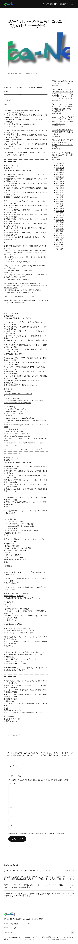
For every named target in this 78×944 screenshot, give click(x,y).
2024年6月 (60, 222)
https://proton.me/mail (18, 409)
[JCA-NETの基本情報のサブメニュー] (19, 923)
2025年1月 (59, 206)
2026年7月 (60, 165)
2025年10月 (60, 186)
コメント (11, 784)
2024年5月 (60, 224)
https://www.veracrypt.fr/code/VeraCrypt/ (19, 418)
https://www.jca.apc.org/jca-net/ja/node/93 (19, 633)
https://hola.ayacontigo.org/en (24, 296)
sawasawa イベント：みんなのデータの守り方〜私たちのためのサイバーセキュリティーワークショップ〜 (63, 120)
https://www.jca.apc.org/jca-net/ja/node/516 (20, 279)
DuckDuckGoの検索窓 (44, 937)
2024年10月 (60, 213)
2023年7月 (59, 247)
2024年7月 (60, 220)
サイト (10, 825)
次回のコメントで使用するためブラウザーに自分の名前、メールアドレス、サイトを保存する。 (38, 834)
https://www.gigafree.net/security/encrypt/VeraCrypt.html (25, 420)
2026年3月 (60, 174)
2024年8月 (60, 217)
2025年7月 (60, 192)
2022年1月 (59, 249)
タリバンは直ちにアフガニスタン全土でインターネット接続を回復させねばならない (21, 754)
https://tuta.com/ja (15, 411)
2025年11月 (60, 183)
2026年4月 (60, 172)
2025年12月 (60, 181)
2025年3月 (60, 201)
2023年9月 (60, 242)
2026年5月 (60, 170)
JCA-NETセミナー (30, 73)
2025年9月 (60, 188)
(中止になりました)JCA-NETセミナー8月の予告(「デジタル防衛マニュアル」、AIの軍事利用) (62, 143)
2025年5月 (60, 197)
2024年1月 (59, 233)
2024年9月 (60, 215)
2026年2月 (60, 177)
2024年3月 (60, 229)
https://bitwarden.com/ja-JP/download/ (18, 394)
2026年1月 (59, 179)
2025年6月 (60, 195)
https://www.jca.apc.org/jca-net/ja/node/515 (20, 261)
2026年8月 (60, 163)
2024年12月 (60, 208)
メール (11, 816)
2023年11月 (60, 238)
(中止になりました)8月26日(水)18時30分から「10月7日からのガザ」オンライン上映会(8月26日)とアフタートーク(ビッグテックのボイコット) (62, 93)
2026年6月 (60, 168)
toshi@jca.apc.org (10, 701)
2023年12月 (60, 235)
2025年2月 (60, 204)
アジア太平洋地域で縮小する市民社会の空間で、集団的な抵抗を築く (62, 131)
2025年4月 (60, 199)
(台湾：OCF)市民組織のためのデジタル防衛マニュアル (63, 82)
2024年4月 (60, 226)
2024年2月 (60, 231)
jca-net (15, 73)
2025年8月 (60, 190)
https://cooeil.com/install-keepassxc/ (17, 403)
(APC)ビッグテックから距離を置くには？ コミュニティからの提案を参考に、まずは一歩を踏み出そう (63, 107)
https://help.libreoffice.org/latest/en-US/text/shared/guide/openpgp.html (17, 435)
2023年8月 (60, 244)
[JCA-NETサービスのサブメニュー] (17, 927)
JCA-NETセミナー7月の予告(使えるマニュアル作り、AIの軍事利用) (62, 155)
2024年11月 (60, 211)
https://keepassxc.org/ (12, 398)
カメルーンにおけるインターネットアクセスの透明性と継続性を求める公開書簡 (57, 754)
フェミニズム (14, 736)
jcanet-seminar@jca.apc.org (14, 596)
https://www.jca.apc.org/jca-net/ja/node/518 (20, 292)
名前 (10, 807)
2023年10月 (60, 240)
